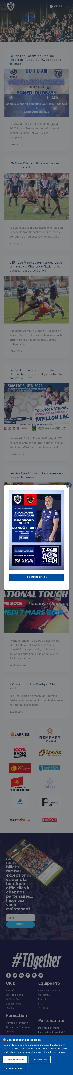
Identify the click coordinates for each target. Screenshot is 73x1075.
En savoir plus (58, 1051)
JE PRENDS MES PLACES (36, 577)
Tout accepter (15, 1059)
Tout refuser (39, 1059)
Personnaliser (14, 1068)
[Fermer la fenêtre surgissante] (68, 485)
